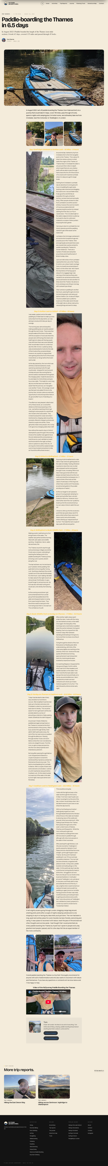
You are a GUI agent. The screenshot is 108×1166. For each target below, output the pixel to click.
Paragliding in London (74, 1138)
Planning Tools (80, 3)
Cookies (90, 1130)
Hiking (31, 1125)
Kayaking (32, 1144)
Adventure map (53, 1133)
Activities (54, 3)
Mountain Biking (34, 1128)
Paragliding (33, 1136)
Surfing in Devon (72, 1136)
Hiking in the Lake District (75, 1125)
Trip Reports (63, 3)
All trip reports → (99, 1070)
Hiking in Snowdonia (73, 1128)
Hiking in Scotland (73, 1130)
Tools (50, 1136)
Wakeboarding (33, 1138)
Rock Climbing (33, 1130)
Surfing (31, 1133)
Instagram (90, 1133)
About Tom (16, 41)
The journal (52, 1130)
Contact (101, 3)
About (89, 1125)
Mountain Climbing (34, 1154)
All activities (52, 1125)
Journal (72, 3)
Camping (32, 1141)
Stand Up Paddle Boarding (36, 1152)
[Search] (42, 3)
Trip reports (52, 1128)
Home (47, 3)
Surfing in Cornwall (73, 1133)
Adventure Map (92, 3)
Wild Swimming (33, 1146)
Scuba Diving (33, 1149)
